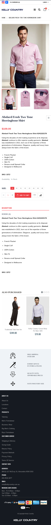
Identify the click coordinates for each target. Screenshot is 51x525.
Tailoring (4, 417)
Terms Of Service (8, 460)
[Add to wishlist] (34, 195)
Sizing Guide (6, 445)
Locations (5, 404)
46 (38, 188)
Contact (4, 408)
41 (21, 188)
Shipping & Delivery (8, 441)
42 (25, 188)
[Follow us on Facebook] (6, 2)
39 (12, 188)
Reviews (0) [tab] (6, 214)
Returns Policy (7, 449)
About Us (5, 401)
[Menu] (35, 9)
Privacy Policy (7, 456)
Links (45, 2)
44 (33, 188)
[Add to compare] (40, 195)
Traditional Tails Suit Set (13, 329)
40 (16, 188)
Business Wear (7, 425)
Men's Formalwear (8, 421)
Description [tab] (7, 208)
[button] (42, 292)
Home (3, 18)
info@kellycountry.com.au (11, 484)
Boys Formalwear (8, 432)
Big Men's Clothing (8, 428)
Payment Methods (8, 452)
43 (29, 188)
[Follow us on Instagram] (3, 2)
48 (42, 188)
